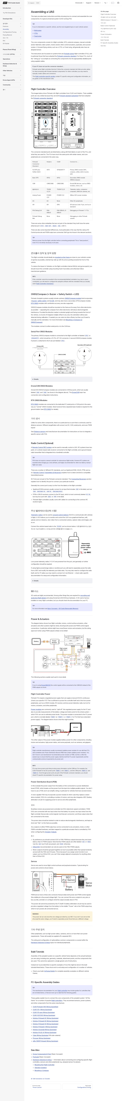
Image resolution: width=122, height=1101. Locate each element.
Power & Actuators (106, 34)
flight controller (62, 990)
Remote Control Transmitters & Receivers (47, 472)
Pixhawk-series (69, 54)
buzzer (34, 301)
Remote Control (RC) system (42, 447)
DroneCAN (75, 392)
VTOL (36, 33)
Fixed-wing (37, 36)
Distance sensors (39, 431)
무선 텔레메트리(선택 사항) (108, 28)
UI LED (52, 301)
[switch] (112, 3)
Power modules (36, 709)
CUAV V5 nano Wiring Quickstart (44, 1012)
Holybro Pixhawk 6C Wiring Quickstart (45, 1018)
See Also (103, 45)
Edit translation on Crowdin (41, 1078)
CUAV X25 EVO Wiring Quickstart (44, 1015)
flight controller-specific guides (45, 76)
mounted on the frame (62, 257)
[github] (118, 2)
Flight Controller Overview (108, 14)
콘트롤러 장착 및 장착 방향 (108, 17)
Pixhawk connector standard (66, 56)
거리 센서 (103, 23)
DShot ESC (36, 847)
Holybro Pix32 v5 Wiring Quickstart (44, 1032)
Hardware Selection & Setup (40, 942)
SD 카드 (103, 31)
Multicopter (37, 30)
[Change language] (106, 3)
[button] (20, 8)
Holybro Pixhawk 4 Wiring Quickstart (45, 1027)
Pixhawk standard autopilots (68, 96)
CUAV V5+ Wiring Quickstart (42, 1010)
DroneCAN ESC (46, 685)
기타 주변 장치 (105, 37)
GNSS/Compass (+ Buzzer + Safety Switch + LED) (110, 20)
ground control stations (61, 515)
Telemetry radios (37, 515)
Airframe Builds (49, 971)
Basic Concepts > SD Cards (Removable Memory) (63, 608)
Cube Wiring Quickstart (40, 1035)
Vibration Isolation (41, 1068)
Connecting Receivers (78, 479)
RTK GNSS (34, 303)
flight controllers (56, 1000)
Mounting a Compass (42, 1070)
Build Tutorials (105, 40)
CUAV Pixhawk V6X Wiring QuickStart (45, 1007)
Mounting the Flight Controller (44, 1065)
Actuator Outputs (50, 832)
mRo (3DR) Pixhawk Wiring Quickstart (45, 1041)
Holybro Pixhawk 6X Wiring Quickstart (45, 1021)
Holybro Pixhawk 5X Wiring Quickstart (45, 1024)
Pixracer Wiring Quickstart (41, 1038)
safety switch (42, 301)
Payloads (36, 1057)
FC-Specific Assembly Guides (109, 43)
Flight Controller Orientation (44, 283)
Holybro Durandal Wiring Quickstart (45, 1030)
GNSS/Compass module (73, 298)
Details (36, 379)
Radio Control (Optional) (108, 25)
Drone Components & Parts (42, 1054)
